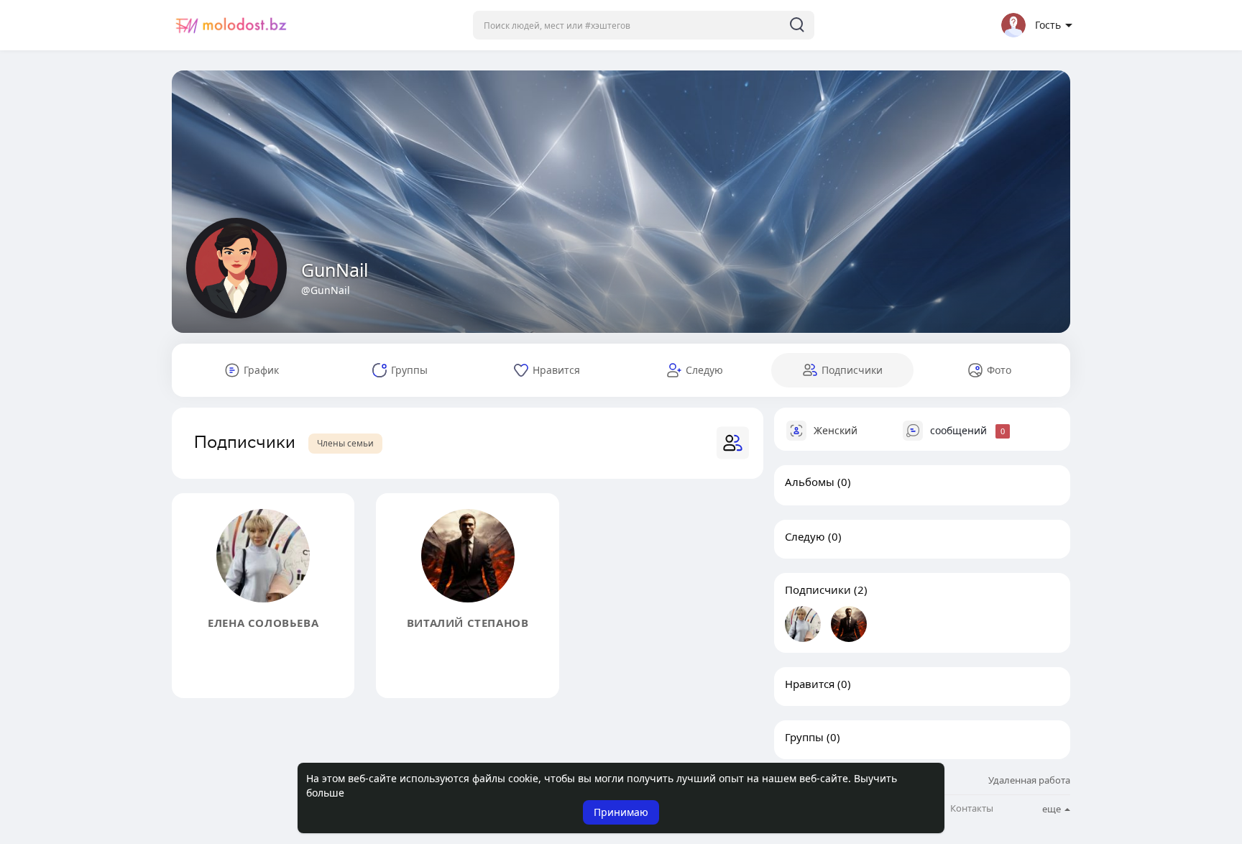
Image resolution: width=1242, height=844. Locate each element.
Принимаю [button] (621, 812)
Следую (805, 536)
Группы (804, 737)
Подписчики (818, 589)
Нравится (809, 683)
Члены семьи (345, 443)
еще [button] (1052, 808)
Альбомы (809, 481)
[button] (643, 25)
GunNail (334, 269)
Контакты (971, 808)
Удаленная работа (1029, 780)
